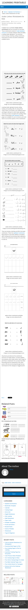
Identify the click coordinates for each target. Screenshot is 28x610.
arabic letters (8, 482)
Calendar (7, 507)
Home (5, 12)
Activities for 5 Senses (8, 458)
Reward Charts (8, 526)
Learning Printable (14, 2)
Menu (2, 7)
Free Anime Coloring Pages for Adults (14, 560)
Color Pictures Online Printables (13, 555)
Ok (10, 606)
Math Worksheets (9, 518)
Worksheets (5, 24)
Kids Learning (17, 23)
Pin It (3, 397)
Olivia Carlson (6, 21)
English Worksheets (10, 514)
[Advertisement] (14, 55)
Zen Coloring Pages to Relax (12, 558)
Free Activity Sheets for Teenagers (14, 564)
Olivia (11, 469)
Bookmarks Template (10, 505)
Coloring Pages (9, 510)
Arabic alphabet (16, 115)
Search (13, 493)
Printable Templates (10, 522)
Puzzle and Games (10, 524)
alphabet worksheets (19, 233)
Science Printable (9, 528)
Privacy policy (15, 606)
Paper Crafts (8, 520)
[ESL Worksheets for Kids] (14, 413)
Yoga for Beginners (10, 533)
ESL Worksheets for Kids (9, 421)
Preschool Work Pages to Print (12, 546)
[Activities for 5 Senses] (14, 450)
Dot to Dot (7, 512)
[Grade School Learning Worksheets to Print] (14, 430)
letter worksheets (16, 482)
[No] (26, 604)
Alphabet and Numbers (14, 12)
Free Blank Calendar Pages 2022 (13, 562)
